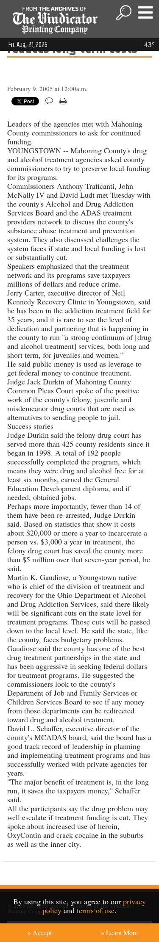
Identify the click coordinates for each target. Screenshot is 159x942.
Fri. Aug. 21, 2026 (27, 44)
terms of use (95, 910)
